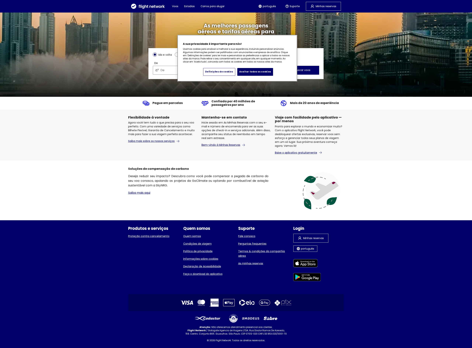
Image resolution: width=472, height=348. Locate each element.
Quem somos (192, 236)
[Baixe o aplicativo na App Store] (307, 264)
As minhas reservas (250, 263)
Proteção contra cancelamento (148, 236)
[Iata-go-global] (233, 318)
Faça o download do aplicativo (203, 274)
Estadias (189, 6)
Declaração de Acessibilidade (202, 266)
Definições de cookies (219, 71)
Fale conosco (246, 236)
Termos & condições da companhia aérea (261, 253)
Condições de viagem (197, 244)
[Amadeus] (250, 318)
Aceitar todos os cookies (255, 71)
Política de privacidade (198, 251)
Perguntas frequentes (252, 244)
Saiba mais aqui (139, 193)
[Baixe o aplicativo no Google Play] (307, 277)
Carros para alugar (213, 6)
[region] (237, 58)
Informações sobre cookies (200, 259)
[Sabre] (270, 318)
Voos (175, 6)
